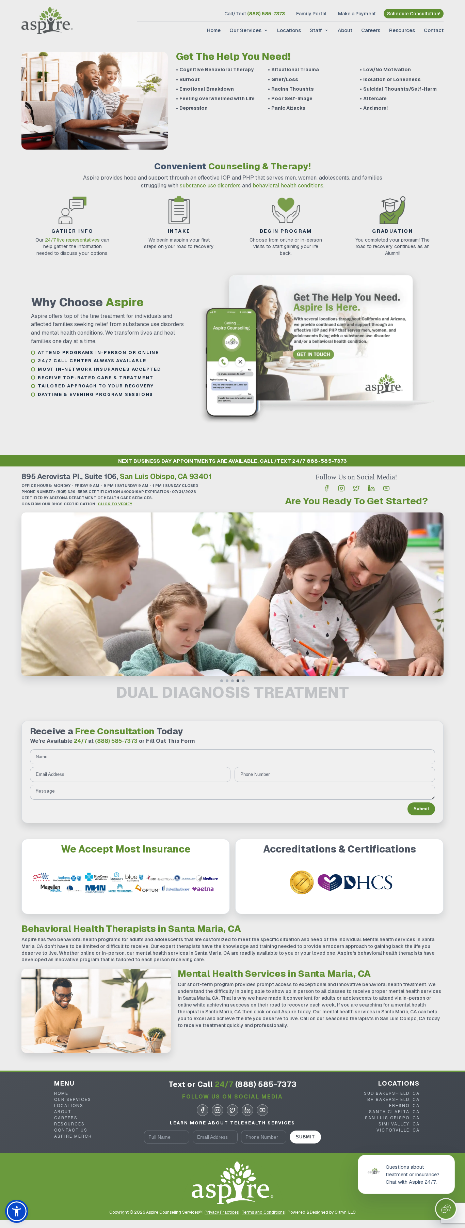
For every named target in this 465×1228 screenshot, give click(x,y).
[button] (17, 1211)
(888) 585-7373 (116, 741)
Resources (402, 30)
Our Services (245, 30)
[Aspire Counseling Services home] (47, 21)
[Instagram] (341, 488)
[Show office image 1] (221, 680)
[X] (356, 488)
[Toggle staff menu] (326, 30)
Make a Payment (357, 14)
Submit (421, 808)
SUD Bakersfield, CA (392, 1093)
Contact (434, 30)
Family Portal (311, 14)
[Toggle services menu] (265, 30)
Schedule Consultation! (413, 14)
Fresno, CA (404, 1105)
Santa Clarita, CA (394, 1112)
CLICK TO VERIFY (115, 504)
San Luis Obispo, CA (392, 1118)
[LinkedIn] (371, 488)
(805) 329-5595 (71, 491)
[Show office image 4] (238, 680)
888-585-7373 (327, 461)
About (345, 30)
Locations (289, 30)
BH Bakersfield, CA (393, 1099)
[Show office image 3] (232, 680)
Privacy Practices (222, 1212)
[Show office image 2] (227, 680)
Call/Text (254, 14)
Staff (316, 30)
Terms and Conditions (263, 1212)
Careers (370, 30)
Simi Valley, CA (399, 1124)
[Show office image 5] (243, 680)
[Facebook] (326, 488)
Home (214, 30)
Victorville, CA (398, 1130)
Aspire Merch (73, 1136)
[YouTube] (386, 488)
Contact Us (70, 1130)
